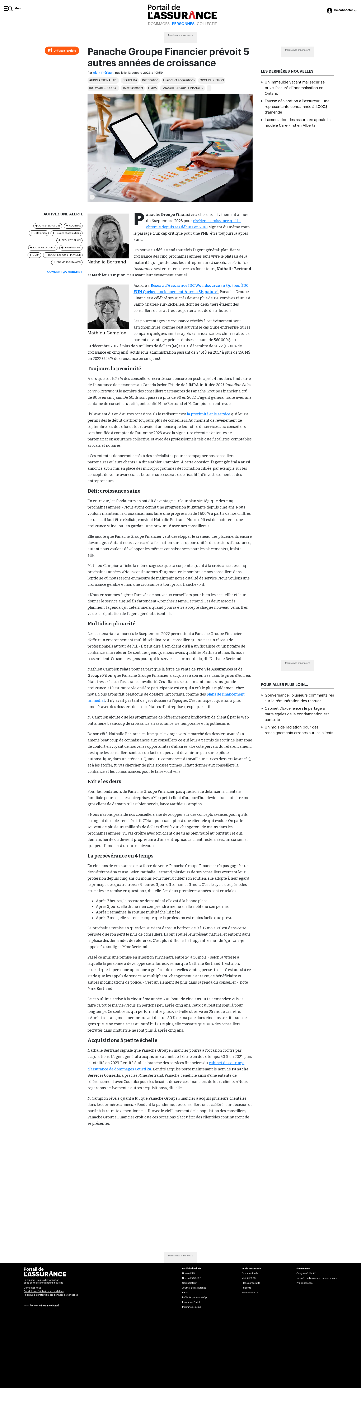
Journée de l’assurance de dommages (316, 1278)
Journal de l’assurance (194, 1288)
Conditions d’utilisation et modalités (44, 1291)
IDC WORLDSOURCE (103, 88)
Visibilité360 (248, 1278)
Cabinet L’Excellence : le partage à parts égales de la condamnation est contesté (297, 713)
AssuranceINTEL (250, 1292)
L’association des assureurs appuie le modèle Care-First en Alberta (297, 122)
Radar (185, 1292)
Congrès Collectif (305, 1273)
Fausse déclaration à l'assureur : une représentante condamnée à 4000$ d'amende (297, 106)
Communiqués (250, 1273)
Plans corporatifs (251, 1283)
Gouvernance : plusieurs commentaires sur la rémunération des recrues (299, 698)
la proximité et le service (208, 414)
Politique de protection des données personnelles (51, 1295)
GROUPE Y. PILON (212, 80)
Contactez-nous (32, 1288)
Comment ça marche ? (64, 272)
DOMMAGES (159, 24)
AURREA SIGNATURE (103, 80)
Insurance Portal (50, 1305)
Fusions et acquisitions (179, 80)
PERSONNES (183, 24)
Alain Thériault (103, 72)
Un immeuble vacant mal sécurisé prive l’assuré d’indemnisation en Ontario (295, 87)
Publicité (246, 1288)
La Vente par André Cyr (194, 1297)
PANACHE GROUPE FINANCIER (182, 88)
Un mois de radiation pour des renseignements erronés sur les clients (299, 730)
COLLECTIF (207, 24)
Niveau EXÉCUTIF (191, 1278)
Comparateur (189, 1283)
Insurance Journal (192, 1307)
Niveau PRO (188, 1273)
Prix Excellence (304, 1283)
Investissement (132, 88)
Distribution (150, 80)
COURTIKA (129, 80)
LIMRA (152, 88)
